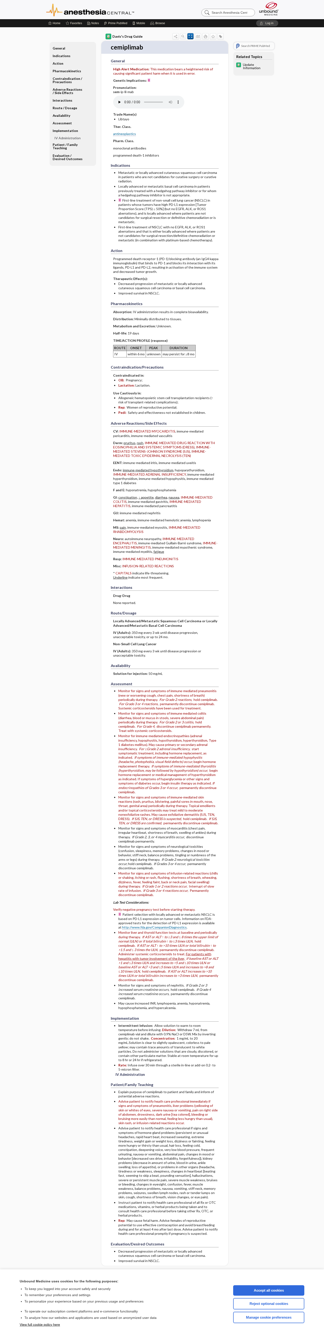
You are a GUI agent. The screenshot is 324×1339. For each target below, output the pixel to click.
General (59, 48)
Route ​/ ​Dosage (65, 108)
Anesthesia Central (105, 9)
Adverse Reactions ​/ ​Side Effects (68, 91)
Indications (61, 56)
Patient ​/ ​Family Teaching (65, 146)
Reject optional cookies (269, 1304)
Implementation (65, 131)
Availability (61, 115)
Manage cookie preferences (269, 1317)
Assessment (62, 123)
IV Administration (67, 138)
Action (58, 63)
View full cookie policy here (40, 1324)
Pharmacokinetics (67, 71)
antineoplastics (124, 134)
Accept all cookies (269, 1290)
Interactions (62, 100)
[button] (158, 23)
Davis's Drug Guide (127, 36)
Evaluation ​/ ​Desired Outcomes (68, 157)
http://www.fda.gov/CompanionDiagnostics (154, 927)
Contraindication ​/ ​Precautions (68, 80)
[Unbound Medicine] (269, 8)
